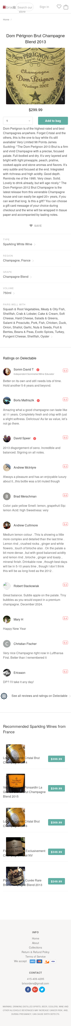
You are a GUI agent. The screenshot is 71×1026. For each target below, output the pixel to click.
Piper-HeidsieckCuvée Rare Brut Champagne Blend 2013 (22, 882)
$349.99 (56, 852)
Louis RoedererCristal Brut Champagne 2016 (21, 823)
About (35, 943)
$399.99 (56, 759)
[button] (28, 989)
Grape (7, 271)
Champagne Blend (15, 276)
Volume (8, 288)
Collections (35, 947)
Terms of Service (35, 956)
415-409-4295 (35, 979)
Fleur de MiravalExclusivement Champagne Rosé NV (24, 853)
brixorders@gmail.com (35, 983)
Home (6, 19)
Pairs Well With (14, 304)
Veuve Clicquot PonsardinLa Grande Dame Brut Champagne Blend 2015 (24, 792)
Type (6, 239)
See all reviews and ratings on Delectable (39, 695)
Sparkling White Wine (17, 244)
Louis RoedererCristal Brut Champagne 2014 (21, 760)
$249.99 (56, 788)
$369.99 (56, 822)
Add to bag (53, 120)
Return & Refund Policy (35, 952)
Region (8, 255)
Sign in (44, 7)
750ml (7, 293)
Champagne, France (16, 260)
